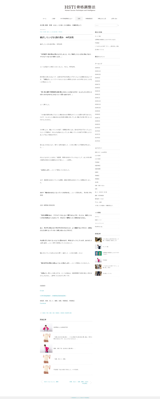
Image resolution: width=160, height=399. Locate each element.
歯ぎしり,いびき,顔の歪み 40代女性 (54, 31)
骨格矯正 (97, 175)
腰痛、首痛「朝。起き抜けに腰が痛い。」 (65, 348)
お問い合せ (114, 18)
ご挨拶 (53, 18)
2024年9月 (97, 77)
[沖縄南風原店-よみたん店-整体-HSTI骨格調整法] (80, 6)
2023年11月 (98, 104)
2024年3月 (97, 91)
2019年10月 (98, 107)
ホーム (44, 18)
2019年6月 (97, 121)
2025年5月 (97, 67)
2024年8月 (97, 81)
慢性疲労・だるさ (99, 198)
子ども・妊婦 (98, 202)
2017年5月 (97, 141)
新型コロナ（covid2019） (101, 152)
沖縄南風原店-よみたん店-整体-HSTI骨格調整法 (80, 397)
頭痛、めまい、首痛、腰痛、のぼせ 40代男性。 (79, 382)
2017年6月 (97, 137)
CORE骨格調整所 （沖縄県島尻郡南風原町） (53, 295)
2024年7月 (97, 84)
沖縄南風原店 (89, 18)
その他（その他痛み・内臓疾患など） (70, 25)
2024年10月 (98, 74)
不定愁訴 (97, 43)
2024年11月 (98, 71)
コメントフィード (99, 223)
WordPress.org (98, 226)
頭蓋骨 (96, 172)
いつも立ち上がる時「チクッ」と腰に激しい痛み (107, 46)
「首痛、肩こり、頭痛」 (60, 359)
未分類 (42, 25)
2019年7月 (97, 117)
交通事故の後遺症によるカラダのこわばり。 (106, 39)
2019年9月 (97, 111)
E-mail (42, 290)
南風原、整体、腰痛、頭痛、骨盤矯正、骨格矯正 (53, 313)
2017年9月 (97, 127)
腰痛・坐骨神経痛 (99, 195)
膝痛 (71, 313)
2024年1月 (97, 97)
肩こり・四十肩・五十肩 (101, 192)
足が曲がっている (99, 49)
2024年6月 (97, 87)
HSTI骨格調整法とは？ (66, 18)
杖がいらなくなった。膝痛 (51, 381)
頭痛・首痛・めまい (51, 25)
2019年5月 (97, 124)
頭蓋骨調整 (97, 169)
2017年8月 (97, 131)
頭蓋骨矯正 (97, 165)
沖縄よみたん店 (102, 18)
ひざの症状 (97, 155)
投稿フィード (98, 220)
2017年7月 (97, 134)
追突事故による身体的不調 (61, 327)
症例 (79, 18)
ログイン (97, 216)
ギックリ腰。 (98, 36)
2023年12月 (98, 101)
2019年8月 (97, 114)
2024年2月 (97, 94)
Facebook (43, 303)
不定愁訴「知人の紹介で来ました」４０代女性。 (66, 369)
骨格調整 (67, 313)
